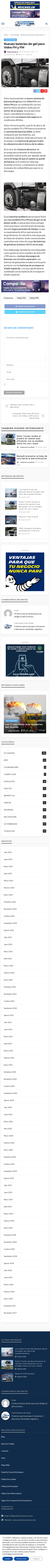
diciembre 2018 (10, 1235)
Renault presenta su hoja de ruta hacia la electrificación (32, 457)
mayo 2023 (8, 866)
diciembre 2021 (10, 987)
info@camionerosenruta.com (21, 1516)
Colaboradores (11, 767)
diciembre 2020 (10, 1072)
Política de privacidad (9, 1486)
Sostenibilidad (10, 824)
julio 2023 (8, 852)
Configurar (36, 1559)
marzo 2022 (8, 966)
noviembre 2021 (10, 994)
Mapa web (5, 1465)
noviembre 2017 (10, 1313)
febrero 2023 (9, 888)
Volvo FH (21, 55)
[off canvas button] (2, 23)
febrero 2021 (9, 1058)
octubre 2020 (9, 1086)
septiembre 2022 (10, 923)
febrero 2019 (9, 1221)
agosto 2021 (9, 1015)
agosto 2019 (9, 1178)
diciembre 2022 (10, 902)
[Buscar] (46, 23)
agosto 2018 (9, 1263)
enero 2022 (8, 980)
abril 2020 (8, 1129)
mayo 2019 (8, 1200)
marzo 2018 (8, 1285)
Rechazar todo (21, 1559)
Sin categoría (10, 817)
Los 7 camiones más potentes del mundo (24, 725)
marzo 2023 (8, 881)
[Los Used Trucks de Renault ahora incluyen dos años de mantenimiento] (11, 492)
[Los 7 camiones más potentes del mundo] (25, 714)
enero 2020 (8, 1150)
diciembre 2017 (10, 1306)
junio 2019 (8, 1192)
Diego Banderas (12, 52)
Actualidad (11, 721)
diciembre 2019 (10, 1157)
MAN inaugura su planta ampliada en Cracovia (30, 529)
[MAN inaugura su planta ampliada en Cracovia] (11, 531)
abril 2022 (8, 959)
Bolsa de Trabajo (7, 1444)
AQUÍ (9, 1547)
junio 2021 (8, 1029)
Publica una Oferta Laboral (11, 1493)
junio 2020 (8, 1114)
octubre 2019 (9, 1164)
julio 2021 (8, 1022)
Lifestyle (8, 788)
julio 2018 (8, 1270)
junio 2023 (8, 859)
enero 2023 (8, 895)
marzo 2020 (8, 1136)
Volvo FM (29, 55)
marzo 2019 (8, 1214)
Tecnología (10, 40)
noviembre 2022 (10, 909)
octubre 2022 (9, 916)
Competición (10, 774)
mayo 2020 (8, 1122)
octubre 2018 (9, 1249)
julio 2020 (8, 1107)
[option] (25, 714)
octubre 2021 (9, 1001)
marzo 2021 (8, 1051)
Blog (3, 1437)
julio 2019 (8, 1185)
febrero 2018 (9, 1292)
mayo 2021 (8, 1037)
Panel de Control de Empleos (12, 1472)
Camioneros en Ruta (27, 447)
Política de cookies (8, 1479)
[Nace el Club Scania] (11, 520)
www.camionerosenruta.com (24, 1520)
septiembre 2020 (10, 1093)
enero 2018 (8, 1299)
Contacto (4, 1451)
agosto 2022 (9, 930)
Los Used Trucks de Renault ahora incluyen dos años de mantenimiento (31, 491)
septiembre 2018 (10, 1256)
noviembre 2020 (10, 1079)
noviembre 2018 (10, 1242)
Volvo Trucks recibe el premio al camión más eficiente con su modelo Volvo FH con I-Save (30, 440)
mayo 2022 (8, 951)
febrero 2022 (9, 973)
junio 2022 (8, 944)
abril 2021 (8, 1044)
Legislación (9, 781)
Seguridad (8, 810)
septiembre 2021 (10, 1008)
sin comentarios (9, 55)
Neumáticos (9, 796)
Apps (6, 760)
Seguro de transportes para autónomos (16, 1500)
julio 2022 (8, 937)
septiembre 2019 (10, 1171)
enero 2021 (8, 1065)
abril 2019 (8, 1207)
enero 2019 (8, 1228)
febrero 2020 (9, 1143)
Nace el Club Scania (28, 517)
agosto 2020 (9, 1100)
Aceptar (7, 1559)
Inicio (6, 35)
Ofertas (7, 803)
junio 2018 (8, 1277)
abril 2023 (8, 874)
